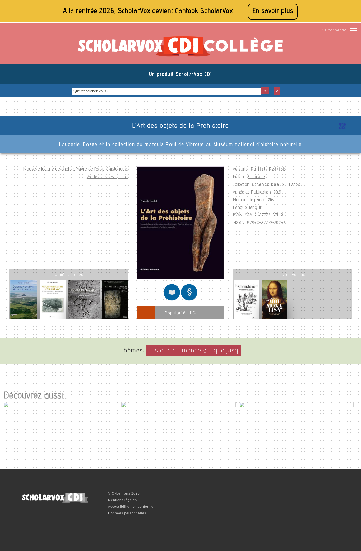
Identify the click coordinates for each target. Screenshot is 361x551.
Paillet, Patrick (268, 169)
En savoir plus (272, 11)
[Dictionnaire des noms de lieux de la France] (23, 301)
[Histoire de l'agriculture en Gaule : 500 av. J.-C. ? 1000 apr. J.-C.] (115, 301)
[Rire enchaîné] (246, 301)
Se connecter (334, 31)
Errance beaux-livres (276, 184)
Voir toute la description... (107, 177)
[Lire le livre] (172, 300)
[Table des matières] (189, 300)
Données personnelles (127, 513)
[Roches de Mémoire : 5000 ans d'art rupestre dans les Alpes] (83, 301)
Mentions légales (122, 500)
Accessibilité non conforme (131, 506)
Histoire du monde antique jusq (193, 351)
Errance (256, 177)
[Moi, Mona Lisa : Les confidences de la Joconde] (274, 301)
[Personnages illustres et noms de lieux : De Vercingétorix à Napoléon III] (53, 301)
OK (265, 91)
